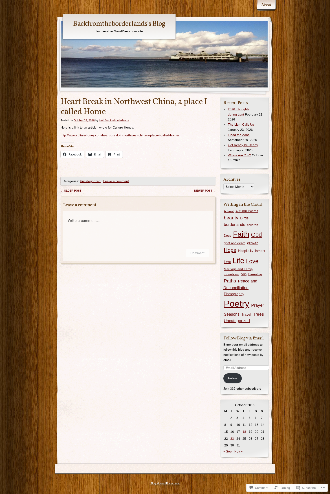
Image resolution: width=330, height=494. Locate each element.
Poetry (236, 303)
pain (243, 274)
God (256, 235)
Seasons (232, 314)
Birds (244, 218)
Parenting (255, 274)
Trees (258, 314)
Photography (234, 294)
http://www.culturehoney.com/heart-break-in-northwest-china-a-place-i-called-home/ (120, 135)
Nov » (238, 451)
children (252, 225)
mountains (231, 274)
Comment (197, 253)
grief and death (234, 243)
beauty (231, 217)
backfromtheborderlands (114, 120)
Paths (230, 280)
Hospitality (245, 251)
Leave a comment (116, 181)
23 (232, 438)
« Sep (227, 451)
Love (252, 261)
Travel (246, 314)
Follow (232, 378)
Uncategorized (90, 181)
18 (244, 431)
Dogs (227, 235)
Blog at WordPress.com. (165, 483)
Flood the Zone (239, 135)
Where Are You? (239, 155)
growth (252, 243)
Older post (71, 190)
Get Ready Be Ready (243, 145)
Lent (227, 262)
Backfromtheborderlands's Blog (119, 24)
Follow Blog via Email (243, 338)
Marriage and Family (238, 269)
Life (238, 260)
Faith (241, 234)
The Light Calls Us (241, 124)
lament (260, 251)
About (266, 4)
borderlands (234, 224)
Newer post (205, 190)
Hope (230, 250)
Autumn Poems (246, 211)
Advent (229, 211)
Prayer (257, 305)
